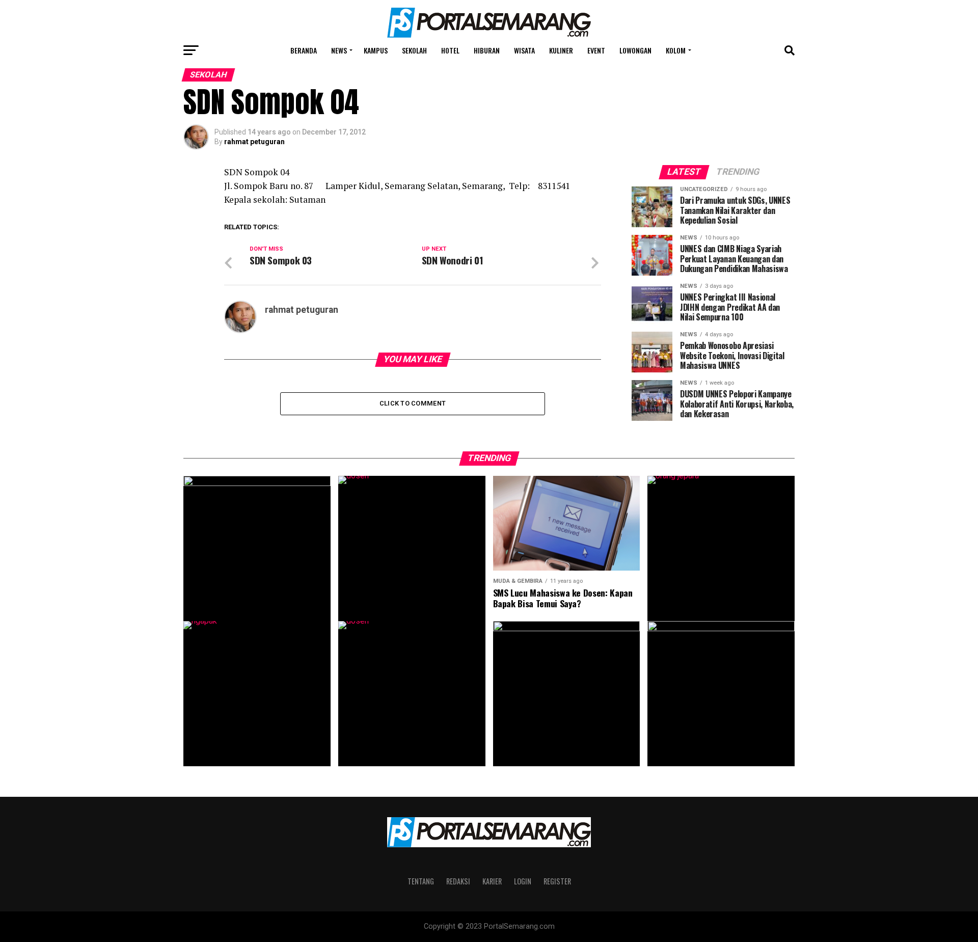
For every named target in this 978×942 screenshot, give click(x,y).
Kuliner (561, 50)
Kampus (376, 50)
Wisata (524, 50)
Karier (492, 881)
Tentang (421, 881)
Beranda (303, 50)
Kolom (676, 50)
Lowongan (635, 50)
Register (557, 881)
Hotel (450, 50)
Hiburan (487, 50)
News (339, 50)
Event (596, 50)
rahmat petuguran (254, 142)
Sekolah (414, 50)
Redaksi (458, 881)
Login (522, 881)
